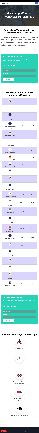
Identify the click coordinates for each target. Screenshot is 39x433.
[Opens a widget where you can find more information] (4, 431)
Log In (37, 0)
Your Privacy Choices (21, 431)
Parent (7, 65)
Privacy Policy (10, 431)
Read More (26, 45)
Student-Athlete (13, 65)
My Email (4, 67)
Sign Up (36, 3)
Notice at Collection (15, 431)
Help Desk (8, 0)
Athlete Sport (6, 73)
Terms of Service (29, 431)
